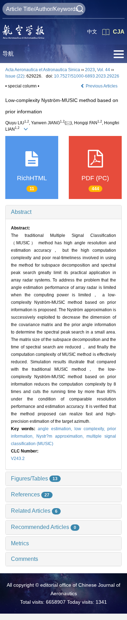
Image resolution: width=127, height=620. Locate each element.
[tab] (63, 212)
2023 (90, 69)
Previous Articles (102, 86)
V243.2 (18, 458)
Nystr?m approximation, (61, 436)
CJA (119, 32)
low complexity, (90, 428)
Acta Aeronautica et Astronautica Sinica (42, 69)
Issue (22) (14, 76)
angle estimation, (56, 428)
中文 (92, 31)
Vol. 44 (103, 69)
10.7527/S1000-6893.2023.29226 (86, 76)
